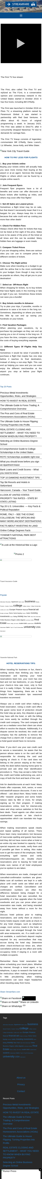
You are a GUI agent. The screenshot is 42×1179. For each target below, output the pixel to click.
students (37, 623)
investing (34, 613)
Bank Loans (21, 601)
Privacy (21, 1084)
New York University (36, 616)
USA (38, 627)
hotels (28, 613)
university (29, 626)
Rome (8, 623)
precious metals (30, 620)
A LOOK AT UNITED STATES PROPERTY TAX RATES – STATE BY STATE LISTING (19, 498)
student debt (23, 623)
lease (11, 616)
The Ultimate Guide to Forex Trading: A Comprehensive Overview (17, 1120)
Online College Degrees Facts (15, 530)
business (30, 601)
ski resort (16, 623)
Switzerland (3, 627)
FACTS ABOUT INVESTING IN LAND (19, 526)
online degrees (21, 620)
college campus (26, 606)
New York (27, 616)
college (17, 605)
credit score (3, 609)
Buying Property (7, 1029)
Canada (7, 606)
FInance (19, 610)
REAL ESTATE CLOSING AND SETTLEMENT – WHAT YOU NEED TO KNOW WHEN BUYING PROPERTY (20, 433)
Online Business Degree (8, 620)
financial (25, 609)
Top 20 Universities (18, 627)
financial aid (33, 609)
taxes (8, 627)
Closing (11, 606)
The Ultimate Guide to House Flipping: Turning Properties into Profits (19, 1139)
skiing (12, 623)
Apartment (14, 602)
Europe (12, 610)
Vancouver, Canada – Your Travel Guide (20, 490)
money (20, 616)
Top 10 (12, 627)
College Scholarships (36, 606)
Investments (5, 616)
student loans (30, 623)
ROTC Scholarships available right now (20, 457)
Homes (24, 613)
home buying (17, 613)
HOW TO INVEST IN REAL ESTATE (18, 400)
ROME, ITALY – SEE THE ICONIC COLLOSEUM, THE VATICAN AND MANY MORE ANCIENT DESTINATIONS (20, 517)
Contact (21, 1091)
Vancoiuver (2, 631)
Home (11, 613)
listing (15, 616)
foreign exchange (4, 613)
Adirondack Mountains (5, 601)
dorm (7, 609)
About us (21, 1077)
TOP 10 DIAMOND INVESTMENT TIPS (20, 477)
